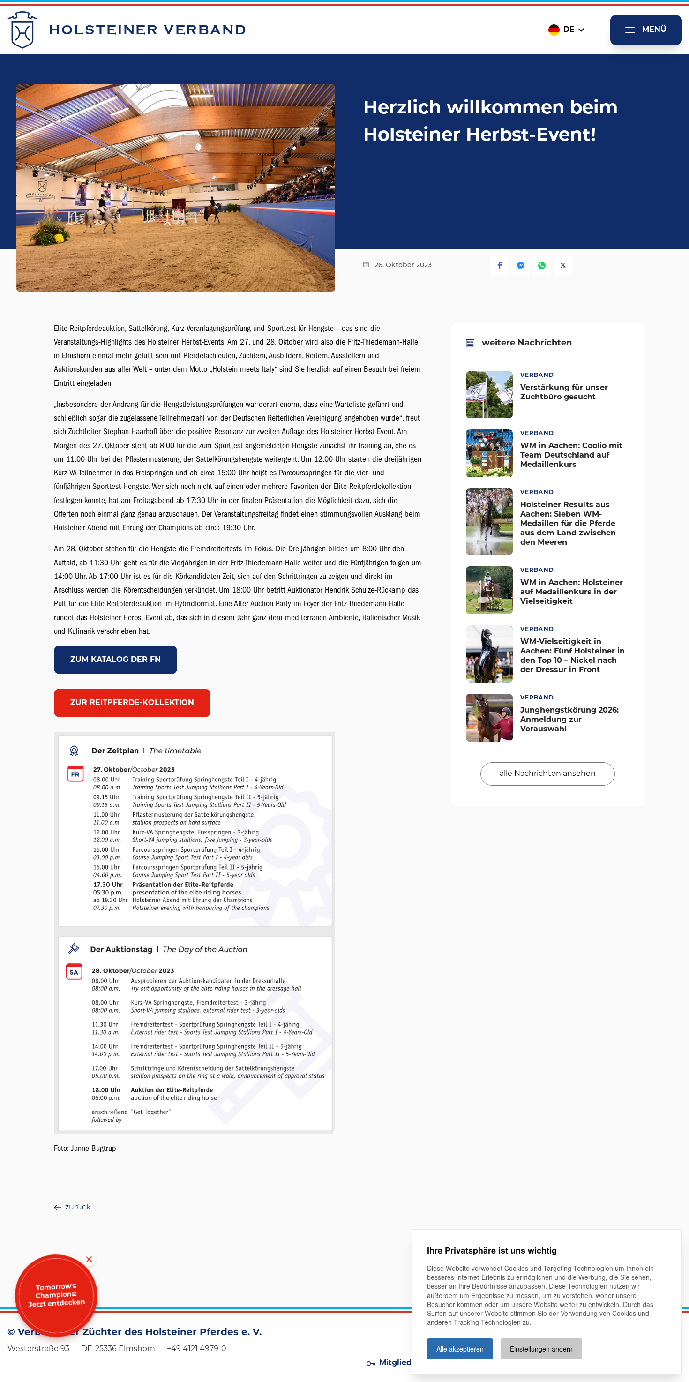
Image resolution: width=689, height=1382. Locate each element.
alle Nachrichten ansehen (548, 774)
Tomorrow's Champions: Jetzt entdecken (56, 1296)
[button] (499, 265)
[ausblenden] (89, 1259)
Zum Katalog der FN (115, 660)
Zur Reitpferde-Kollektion (132, 703)
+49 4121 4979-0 (196, 1349)
